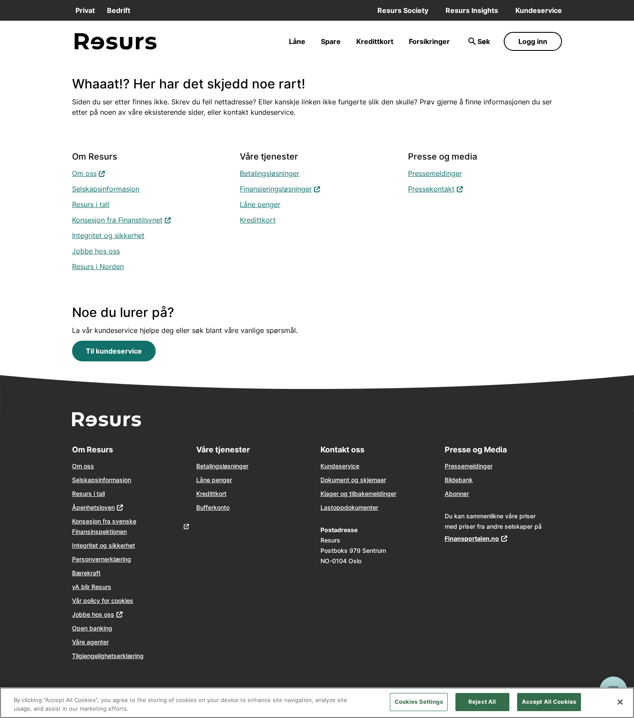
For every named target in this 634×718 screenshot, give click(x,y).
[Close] (620, 702)
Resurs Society (402, 10)
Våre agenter (90, 642)
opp (338, 507)
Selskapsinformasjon (105, 189)
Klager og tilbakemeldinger (358, 493)
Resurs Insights (472, 10)
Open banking (92, 628)
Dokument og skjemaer (353, 479)
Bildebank (459, 479)
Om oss (88, 173)
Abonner (457, 493)
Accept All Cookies (549, 701)
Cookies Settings (419, 701)
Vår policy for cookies (102, 600)
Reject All (482, 701)
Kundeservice (538, 10)
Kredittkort (374, 41)
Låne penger (260, 204)
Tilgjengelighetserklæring (108, 655)
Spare (331, 41)
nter (372, 507)
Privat (85, 10)
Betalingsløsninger (269, 173)
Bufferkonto (212, 507)
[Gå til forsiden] (115, 42)
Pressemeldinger (435, 173)
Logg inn (532, 41)
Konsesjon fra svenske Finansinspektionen (104, 526)
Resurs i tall (91, 204)
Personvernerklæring (101, 559)
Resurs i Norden (98, 266)
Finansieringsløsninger (280, 188)
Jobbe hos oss (96, 251)
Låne (297, 41)
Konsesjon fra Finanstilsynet (121, 219)
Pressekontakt (435, 188)
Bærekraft (86, 573)
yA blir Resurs (91, 586)
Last (326, 507)
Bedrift (118, 10)
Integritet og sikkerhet (108, 235)
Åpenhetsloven (93, 507)
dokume (355, 507)
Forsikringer (429, 41)
